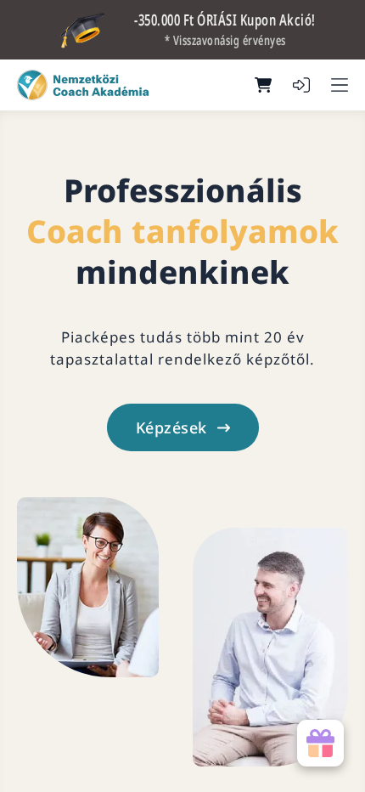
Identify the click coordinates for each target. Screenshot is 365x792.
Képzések (171, 427)
